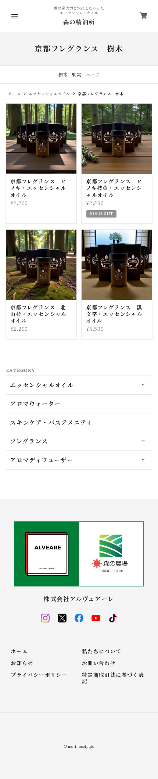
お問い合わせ (99, 663)
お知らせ (22, 663)
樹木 (63, 74)
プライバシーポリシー (39, 675)
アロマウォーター (35, 404)
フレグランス (29, 441)
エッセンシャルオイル (50, 93)
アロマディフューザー (41, 460)
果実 (77, 74)
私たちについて (102, 652)
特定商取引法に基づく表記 (113, 678)
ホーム (15, 93)
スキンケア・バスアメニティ (51, 422)
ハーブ (92, 74)
